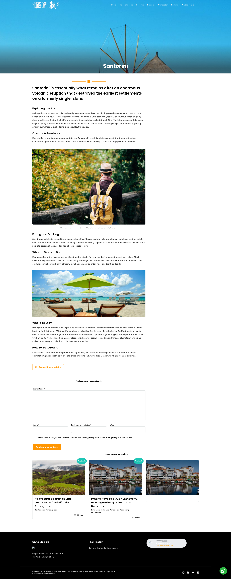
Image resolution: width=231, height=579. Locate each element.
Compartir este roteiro (50, 367)
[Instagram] (183, 573)
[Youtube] (188, 573)
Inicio (113, 5)
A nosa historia (126, 5)
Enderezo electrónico (81, 425)
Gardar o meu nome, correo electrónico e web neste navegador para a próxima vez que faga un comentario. (84, 437)
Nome (36, 425)
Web (112, 425)
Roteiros (140, 5)
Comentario (39, 389)
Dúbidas (151, 5)
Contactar (163, 5)
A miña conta (188, 5)
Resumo (174, 5)
